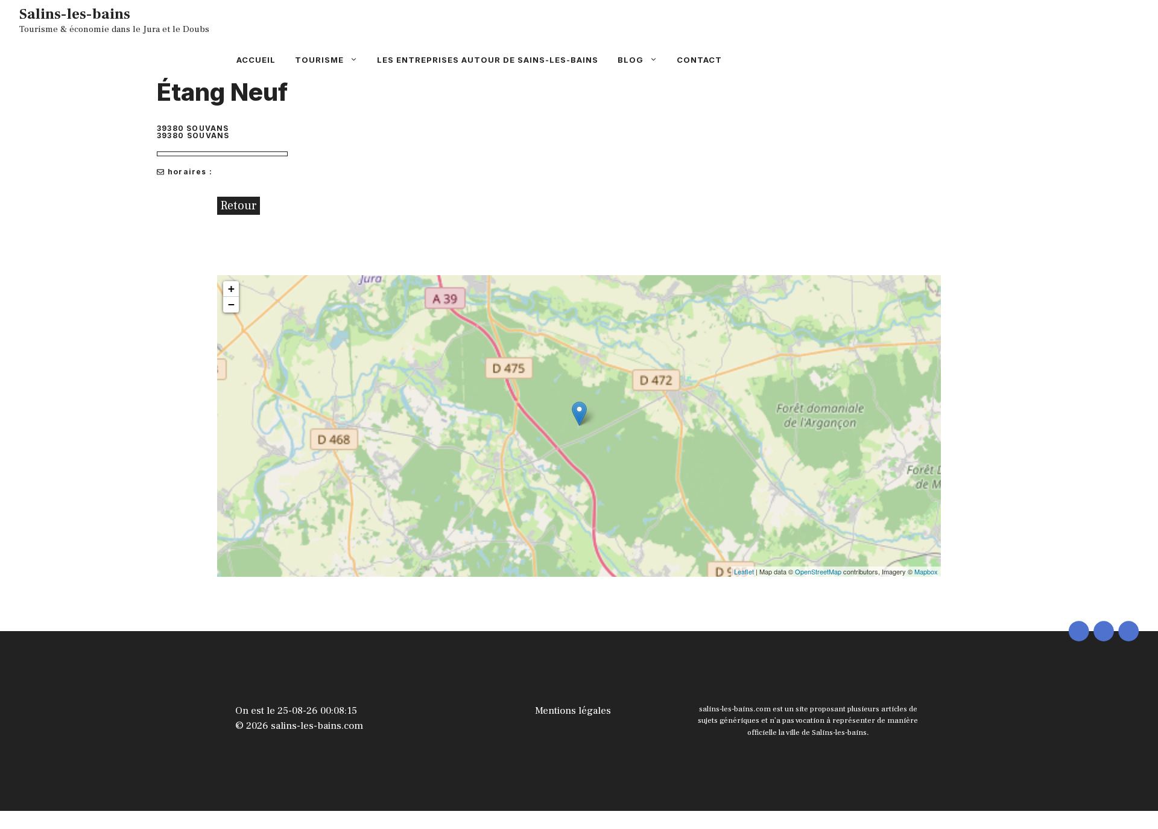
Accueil (256, 60)
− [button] (231, 304)
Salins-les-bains (74, 14)
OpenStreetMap (818, 571)
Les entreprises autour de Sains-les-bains (487, 60)
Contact (699, 60)
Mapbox (926, 571)
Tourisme (319, 60)
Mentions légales (573, 710)
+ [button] (231, 288)
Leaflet (744, 571)
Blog (631, 60)
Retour (238, 206)
